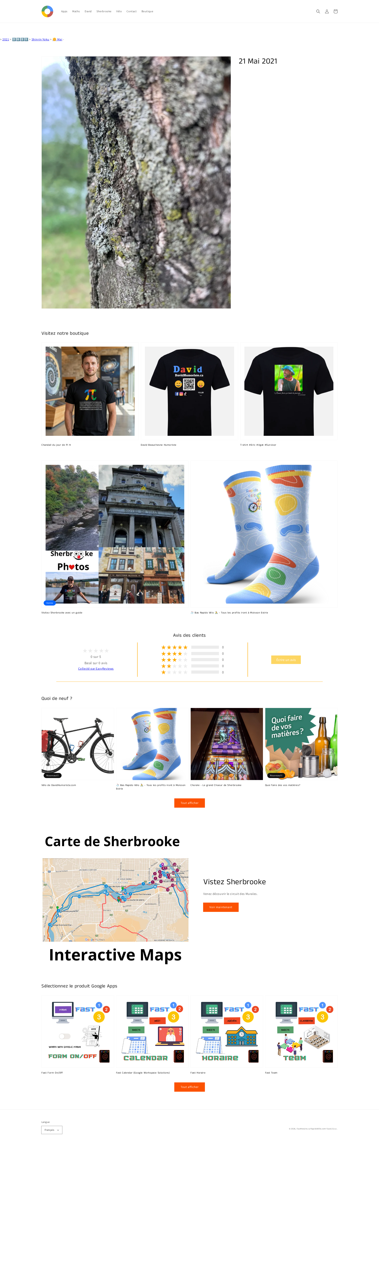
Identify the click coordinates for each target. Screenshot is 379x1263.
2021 (5, 39)
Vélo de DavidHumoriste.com (58, 785)
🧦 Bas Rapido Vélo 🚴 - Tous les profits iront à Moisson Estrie (229, 613)
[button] (318, 11)
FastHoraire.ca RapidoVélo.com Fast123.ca (317, 1128)
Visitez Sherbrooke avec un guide (61, 613)
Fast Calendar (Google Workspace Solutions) (143, 1073)
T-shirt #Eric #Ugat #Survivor (258, 445)
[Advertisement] (118, 1204)
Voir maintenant (220, 907)
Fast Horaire (197, 1073)
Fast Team (271, 1073)
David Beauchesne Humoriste (158, 445)
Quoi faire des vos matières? (282, 785)
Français (49, 1130)
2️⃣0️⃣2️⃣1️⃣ (20, 39)
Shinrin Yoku (40, 39)
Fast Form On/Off (52, 1073)
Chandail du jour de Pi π (56, 445)
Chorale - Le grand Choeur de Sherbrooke (215, 785)
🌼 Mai (57, 39)
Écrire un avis (286, 659)
